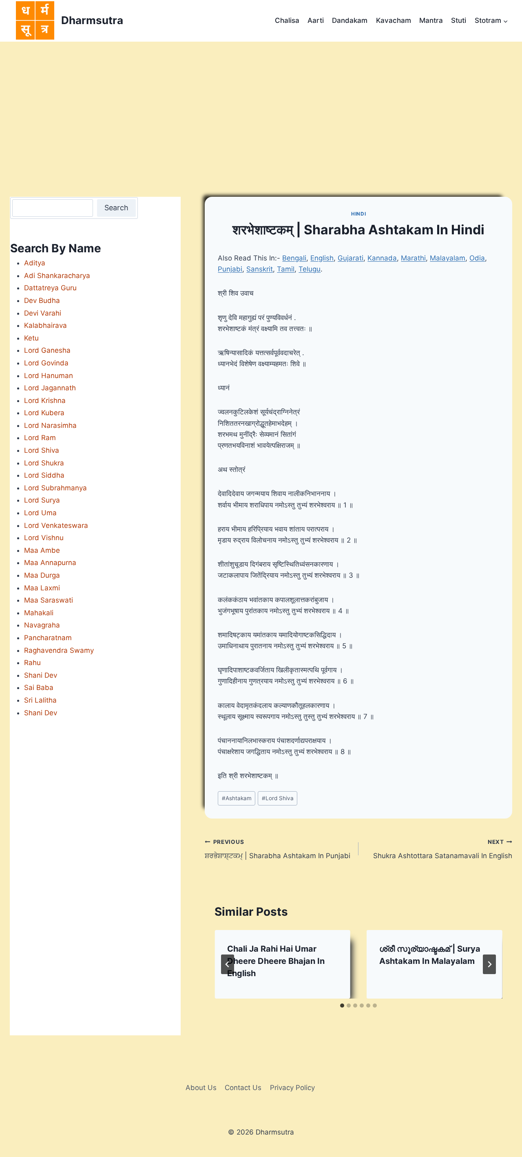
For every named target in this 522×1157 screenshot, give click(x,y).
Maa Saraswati (48, 600)
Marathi (413, 258)
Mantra (431, 20)
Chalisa (287, 20)
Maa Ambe (42, 550)
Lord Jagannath (50, 388)
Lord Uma (40, 513)
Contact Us (243, 1088)
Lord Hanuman (48, 376)
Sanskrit (259, 269)
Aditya (34, 263)
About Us (201, 1088)
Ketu (31, 338)
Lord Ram (40, 438)
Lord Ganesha (47, 350)
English (322, 258)
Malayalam (447, 258)
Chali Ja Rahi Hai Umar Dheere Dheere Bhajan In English (276, 961)
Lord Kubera (44, 413)
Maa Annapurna (50, 562)
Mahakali (38, 613)
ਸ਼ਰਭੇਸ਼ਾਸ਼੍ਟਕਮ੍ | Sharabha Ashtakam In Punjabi (277, 849)
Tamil (285, 269)
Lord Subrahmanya (55, 488)
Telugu (310, 269)
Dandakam (349, 20)
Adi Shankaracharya (57, 275)
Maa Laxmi (42, 588)
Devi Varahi (42, 313)
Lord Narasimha (50, 425)
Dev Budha (42, 300)
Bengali (294, 258)
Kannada (382, 258)
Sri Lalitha (40, 700)
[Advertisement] (261, 103)
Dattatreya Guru (50, 288)
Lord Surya (42, 500)
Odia (477, 258)
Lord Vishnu (44, 538)
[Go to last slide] (227, 964)
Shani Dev (40, 675)
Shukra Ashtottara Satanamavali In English (442, 849)
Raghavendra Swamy (59, 650)
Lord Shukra (44, 463)
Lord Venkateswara (56, 525)
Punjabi (230, 269)
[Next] (489, 964)
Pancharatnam (48, 638)
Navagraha (42, 625)
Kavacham (393, 20)
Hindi (358, 214)
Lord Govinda (46, 363)
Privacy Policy (292, 1088)
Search (116, 207)
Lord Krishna (45, 400)
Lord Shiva (278, 798)
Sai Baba (38, 687)
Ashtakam (237, 798)
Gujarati (350, 258)
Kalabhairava (45, 325)
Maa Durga (42, 575)
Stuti (458, 20)
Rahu (32, 663)
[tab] (342, 1005)
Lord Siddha (44, 475)
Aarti (315, 20)
